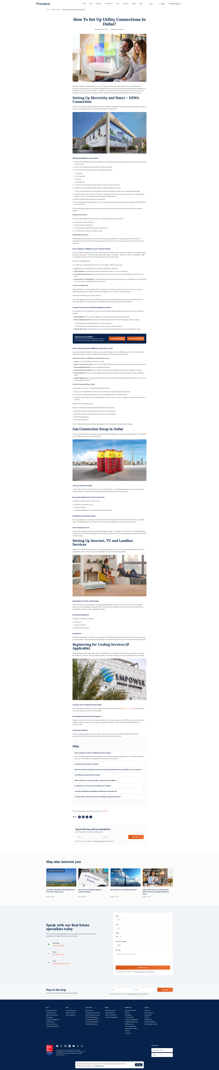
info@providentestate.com (61, 963)
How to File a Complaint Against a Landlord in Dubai (90, 891)
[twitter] (87, 817)
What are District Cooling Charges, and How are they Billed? (95, 780)
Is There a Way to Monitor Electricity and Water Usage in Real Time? (98, 797)
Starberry (62, 1055)
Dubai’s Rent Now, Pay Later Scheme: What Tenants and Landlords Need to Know (156, 892)
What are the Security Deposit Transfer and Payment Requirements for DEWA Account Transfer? (108, 769)
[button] (117, 936)
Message (118, 950)
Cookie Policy (99, 1066)
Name (117, 916)
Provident (104, 811)
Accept (138, 1065)
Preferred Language (121, 941)
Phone (117, 933)
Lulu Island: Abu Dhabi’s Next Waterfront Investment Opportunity (60, 891)
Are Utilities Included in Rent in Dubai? (87, 775)
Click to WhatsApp (59, 945)
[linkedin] (83, 817)
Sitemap (78, 1050)
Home (47, 9)
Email (117, 924)
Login (163, 3)
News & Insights (56, 9)
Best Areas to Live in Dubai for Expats (124, 890)
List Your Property (174, 3)
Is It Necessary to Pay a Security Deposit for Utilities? (93, 786)
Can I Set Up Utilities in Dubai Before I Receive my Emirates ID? (96, 791)
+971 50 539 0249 (58, 954)
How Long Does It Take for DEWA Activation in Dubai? (93, 753)
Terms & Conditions (99, 841)
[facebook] (79, 817)
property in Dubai (127, 708)
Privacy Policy (110, 841)
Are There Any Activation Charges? (87, 764)
